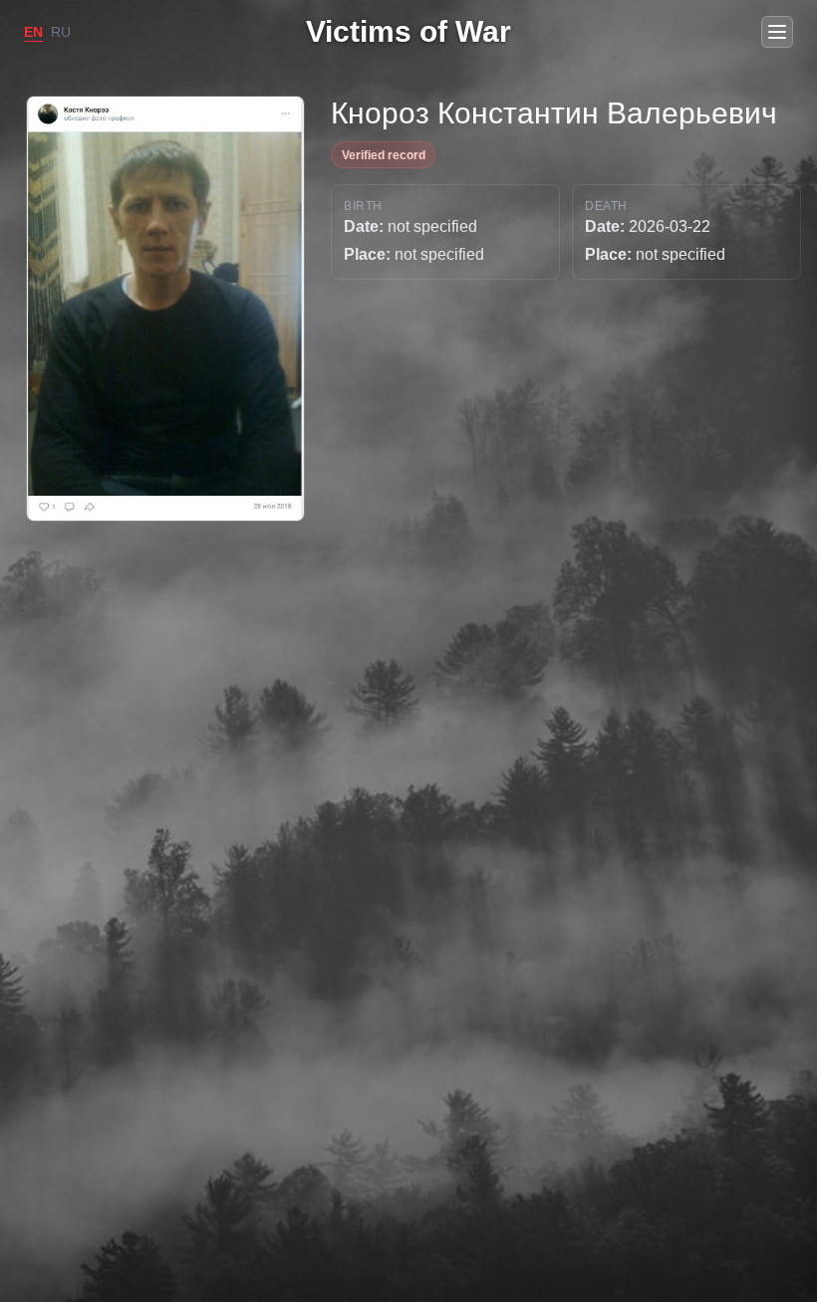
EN (33, 32)
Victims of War (408, 31)
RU (61, 32)
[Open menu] (777, 32)
